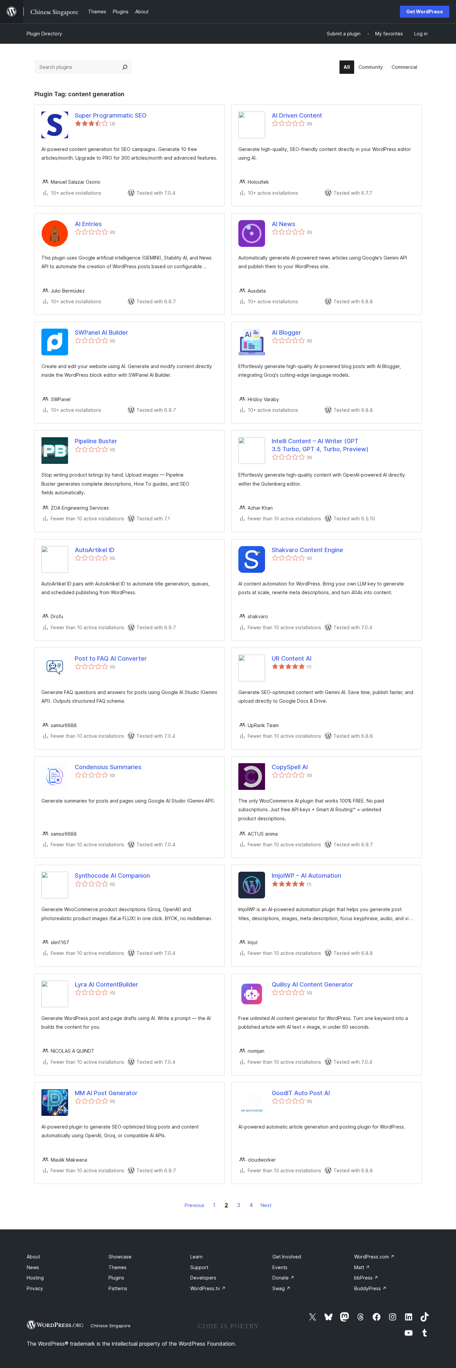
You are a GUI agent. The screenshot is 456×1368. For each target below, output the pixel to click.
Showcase (120, 1256)
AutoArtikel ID (95, 549)
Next (266, 1205)
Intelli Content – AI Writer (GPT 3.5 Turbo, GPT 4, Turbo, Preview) (320, 445)
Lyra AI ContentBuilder (106, 984)
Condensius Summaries (108, 767)
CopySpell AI (290, 767)
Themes (117, 1267)
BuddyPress (370, 1288)
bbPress (366, 1277)
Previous (194, 1205)
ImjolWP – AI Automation (306, 875)
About (33, 1256)
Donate (283, 1277)
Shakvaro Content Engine (307, 549)
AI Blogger (286, 332)
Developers (203, 1277)
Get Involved (286, 1256)
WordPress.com (374, 1256)
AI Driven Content (297, 115)
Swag (281, 1288)
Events (279, 1267)
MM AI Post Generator (106, 1092)
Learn (196, 1256)
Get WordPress (424, 11)
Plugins (116, 1277)
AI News (283, 223)
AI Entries (88, 223)
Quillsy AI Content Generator (312, 984)
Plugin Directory (44, 33)
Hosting (35, 1277)
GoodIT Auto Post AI (301, 1092)
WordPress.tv (208, 1288)
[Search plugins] (125, 67)
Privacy (35, 1288)
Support (199, 1267)
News (33, 1267)
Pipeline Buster (96, 441)
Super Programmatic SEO (111, 115)
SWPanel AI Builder (101, 332)
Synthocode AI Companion (112, 875)
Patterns (117, 1288)
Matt (362, 1267)
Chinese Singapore (110, 1325)
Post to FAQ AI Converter (111, 658)
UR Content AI (291, 658)
